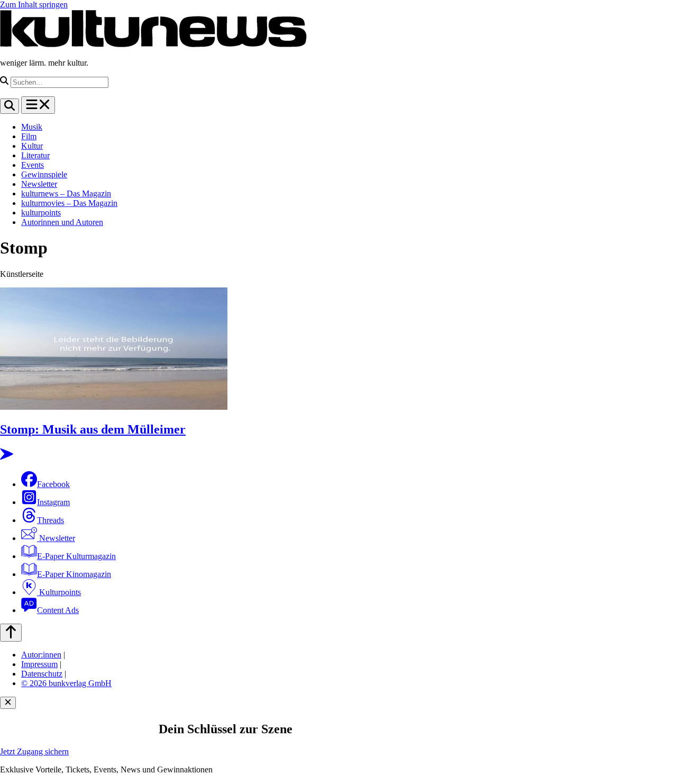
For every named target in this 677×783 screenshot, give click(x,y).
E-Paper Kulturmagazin (76, 556)
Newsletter (39, 183)
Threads (50, 520)
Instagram (53, 502)
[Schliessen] (8, 703)
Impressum (39, 664)
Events (32, 164)
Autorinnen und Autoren (62, 222)
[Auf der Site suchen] (9, 106)
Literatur (35, 155)
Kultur (32, 145)
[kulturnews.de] (153, 44)
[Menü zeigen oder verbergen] (38, 105)
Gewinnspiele (44, 174)
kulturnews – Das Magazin (66, 193)
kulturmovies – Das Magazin (69, 203)
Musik (31, 126)
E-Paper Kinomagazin (74, 574)
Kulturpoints (59, 592)
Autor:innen (41, 654)
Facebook (53, 484)
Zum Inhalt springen (34, 4)
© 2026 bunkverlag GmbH (66, 683)
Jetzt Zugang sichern (34, 751)
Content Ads (58, 610)
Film (28, 136)
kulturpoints (41, 212)
